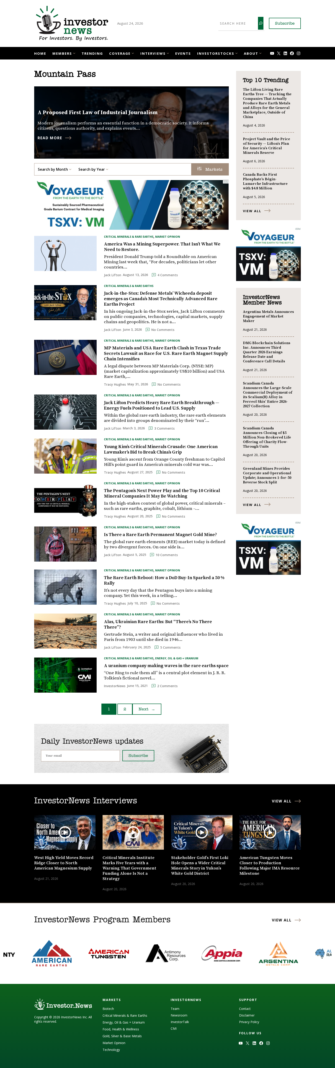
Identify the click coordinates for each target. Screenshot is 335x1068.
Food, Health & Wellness (121, 1029)
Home (40, 53)
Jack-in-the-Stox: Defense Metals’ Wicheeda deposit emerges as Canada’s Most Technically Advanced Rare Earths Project (160, 299)
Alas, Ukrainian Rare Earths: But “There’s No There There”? (158, 624)
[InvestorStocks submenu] (236, 53)
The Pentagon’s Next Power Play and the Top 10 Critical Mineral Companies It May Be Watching (162, 493)
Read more (50, 137)
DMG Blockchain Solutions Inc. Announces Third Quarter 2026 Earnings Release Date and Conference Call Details (266, 352)
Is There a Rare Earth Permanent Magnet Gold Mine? (160, 535)
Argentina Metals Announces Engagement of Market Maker (268, 316)
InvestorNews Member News (262, 300)
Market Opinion (167, 237)
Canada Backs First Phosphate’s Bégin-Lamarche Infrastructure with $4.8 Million (265, 181)
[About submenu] (260, 53)
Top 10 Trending (265, 80)
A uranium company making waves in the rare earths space (166, 666)
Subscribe (285, 24)
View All (252, 211)
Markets (213, 170)
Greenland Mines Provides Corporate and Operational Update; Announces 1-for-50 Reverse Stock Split (267, 475)
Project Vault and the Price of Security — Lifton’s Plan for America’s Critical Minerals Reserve (266, 146)
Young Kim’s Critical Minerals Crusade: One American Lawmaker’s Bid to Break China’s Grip (161, 449)
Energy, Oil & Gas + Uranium (176, 658)
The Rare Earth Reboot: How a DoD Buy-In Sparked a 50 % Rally (164, 580)
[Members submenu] (74, 53)
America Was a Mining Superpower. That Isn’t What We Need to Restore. (162, 247)
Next (147, 709)
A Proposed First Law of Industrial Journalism (98, 112)
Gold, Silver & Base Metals (122, 1036)
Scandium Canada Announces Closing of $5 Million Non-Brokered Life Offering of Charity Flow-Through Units (267, 437)
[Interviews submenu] (168, 53)
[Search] (260, 23)
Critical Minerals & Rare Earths (128, 237)
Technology (111, 1049)
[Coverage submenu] (132, 53)
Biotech (108, 1008)
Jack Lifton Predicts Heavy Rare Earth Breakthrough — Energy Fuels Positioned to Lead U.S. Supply (161, 405)
